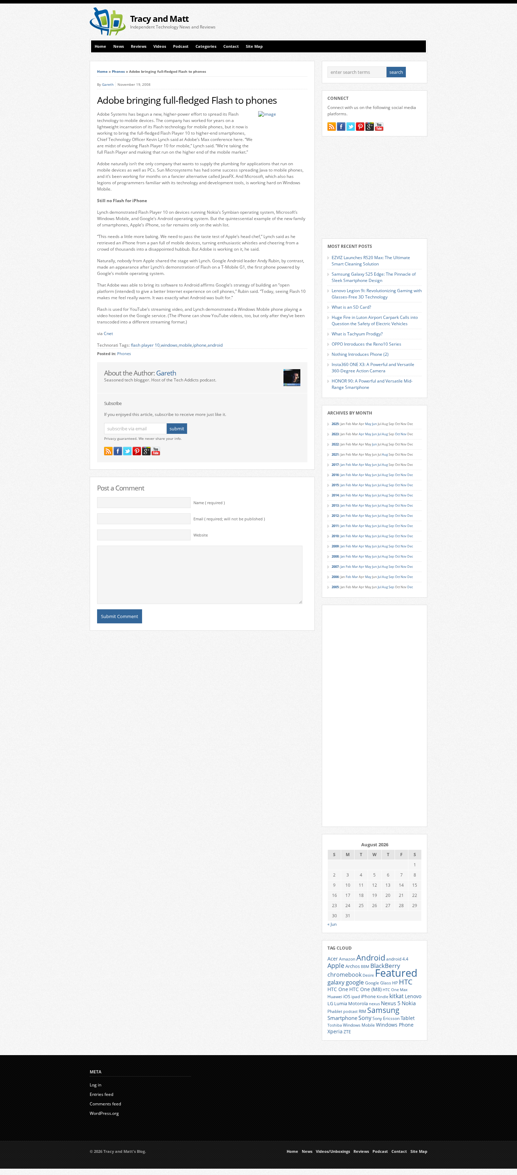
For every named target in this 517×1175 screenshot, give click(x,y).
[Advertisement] (345, 21)
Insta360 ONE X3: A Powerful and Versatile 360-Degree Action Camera (373, 367)
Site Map (254, 46)
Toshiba (334, 1025)
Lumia (340, 1003)
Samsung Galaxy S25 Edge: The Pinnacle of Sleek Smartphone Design (374, 277)
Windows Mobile (359, 1025)
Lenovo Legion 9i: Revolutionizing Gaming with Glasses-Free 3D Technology (377, 294)
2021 (335, 454)
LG (330, 1003)
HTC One (337, 989)
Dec (410, 475)
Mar (355, 464)
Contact (231, 46)
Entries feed (101, 1094)
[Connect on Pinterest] (137, 451)
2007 (335, 566)
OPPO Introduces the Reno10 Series (366, 344)
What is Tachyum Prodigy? (357, 334)
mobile (185, 345)
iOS (346, 996)
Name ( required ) (209, 502)
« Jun (332, 924)
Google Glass (378, 983)
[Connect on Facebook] (118, 451)
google (355, 982)
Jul (379, 434)
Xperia (335, 1031)
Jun (374, 424)
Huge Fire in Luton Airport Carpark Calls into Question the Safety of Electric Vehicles (375, 320)
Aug (385, 434)
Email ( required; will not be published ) (229, 518)
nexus (374, 1003)
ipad (355, 996)
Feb (348, 464)
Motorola (358, 1003)
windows (169, 345)
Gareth (108, 84)
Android (370, 957)
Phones (118, 71)
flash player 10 (145, 345)
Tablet (408, 1018)
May (368, 424)
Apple (335, 965)
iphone (199, 345)
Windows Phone (395, 1025)
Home (100, 46)
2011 (335, 526)
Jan (342, 464)
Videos (159, 46)
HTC (406, 982)
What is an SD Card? (351, 307)
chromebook (344, 974)
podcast (350, 1011)
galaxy (336, 982)
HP (395, 983)
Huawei (334, 997)
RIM (362, 1011)
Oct (397, 434)
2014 (335, 495)
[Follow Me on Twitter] (127, 451)
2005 (335, 587)
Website (200, 535)
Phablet (334, 1011)
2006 (335, 576)
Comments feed (105, 1104)
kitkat (396, 996)
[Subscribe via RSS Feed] (108, 451)
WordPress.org (104, 1113)
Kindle (382, 996)
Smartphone (342, 1017)
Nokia (409, 1003)
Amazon (347, 959)
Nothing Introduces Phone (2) (360, 354)
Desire (368, 975)
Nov (404, 434)
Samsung (383, 1010)
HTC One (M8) (365, 989)
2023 (335, 434)
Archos (352, 966)
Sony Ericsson (386, 1018)
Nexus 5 (391, 1003)
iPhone (368, 996)
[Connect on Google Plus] (146, 451)
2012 (335, 515)
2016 (335, 475)
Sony (364, 1018)
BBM (365, 966)
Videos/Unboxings (333, 1151)
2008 (335, 556)
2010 (335, 536)
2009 (335, 546)
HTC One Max (395, 989)
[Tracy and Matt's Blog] (108, 34)
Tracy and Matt (159, 18)
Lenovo (413, 996)
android (215, 345)
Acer (332, 958)
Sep (391, 475)
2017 (335, 464)
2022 (335, 444)
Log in (95, 1085)
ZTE (347, 1032)
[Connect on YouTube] (156, 451)
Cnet (108, 333)
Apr (361, 434)
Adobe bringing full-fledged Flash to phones (187, 100)
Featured (396, 973)
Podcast (181, 46)
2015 (335, 485)
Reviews (138, 46)
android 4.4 (397, 959)
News (118, 46)
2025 (335, 424)
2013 (335, 505)
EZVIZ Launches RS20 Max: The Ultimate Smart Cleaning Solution (371, 261)
